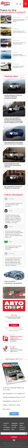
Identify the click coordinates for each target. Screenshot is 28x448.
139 (6, 39)
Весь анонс (6, 409)
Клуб (12, 429)
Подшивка (14, 423)
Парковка (14, 425)
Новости (3, 28)
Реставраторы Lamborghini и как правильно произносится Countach (20, 20)
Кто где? (13, 427)
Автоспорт (6, 429)
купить (14, 413)
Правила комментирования (21, 446)
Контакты (22, 427)
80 (5, 28)
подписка (14, 437)
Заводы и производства (6, 16)
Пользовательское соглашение (7, 446)
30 (5, 51)
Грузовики (6, 427)
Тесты (5, 425)
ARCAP (21, 425)
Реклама (21, 429)
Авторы (21, 423)
